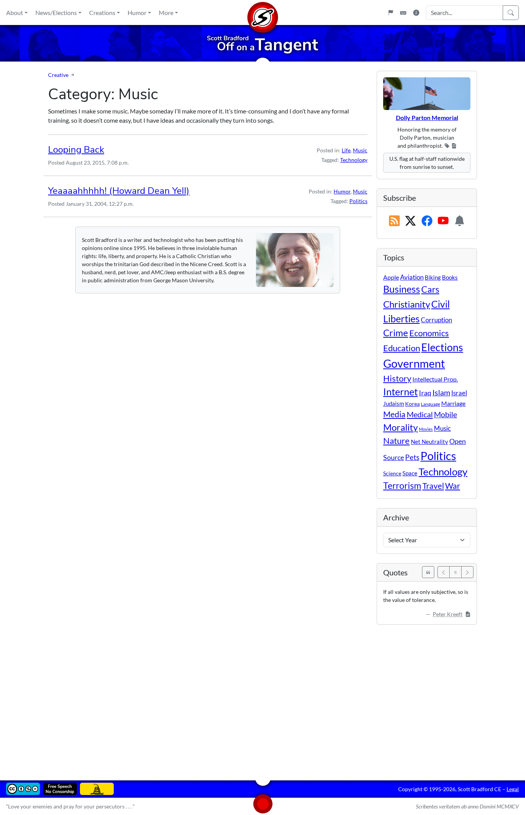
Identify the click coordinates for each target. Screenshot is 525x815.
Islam (441, 392)
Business (401, 289)
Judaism (393, 403)
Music (360, 150)
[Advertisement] (262, 697)
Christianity (406, 304)
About (14, 12)
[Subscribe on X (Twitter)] (410, 221)
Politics (358, 201)
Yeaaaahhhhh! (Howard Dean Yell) (118, 191)
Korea (412, 403)
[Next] (467, 572)
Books (450, 277)
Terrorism (402, 485)
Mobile (445, 414)
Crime (395, 332)
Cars (430, 289)
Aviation (412, 277)
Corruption (436, 320)
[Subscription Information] (459, 221)
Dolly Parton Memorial (427, 117)
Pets (412, 457)
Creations (102, 12)
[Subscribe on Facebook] (427, 221)
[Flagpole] (390, 12)
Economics (429, 333)
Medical (420, 414)
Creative (58, 75)
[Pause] (455, 572)
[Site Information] (416, 12)
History (397, 378)
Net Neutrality (429, 441)
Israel (459, 393)
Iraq (425, 392)
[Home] (262, 12)
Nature (396, 440)
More (166, 12)
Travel (433, 485)
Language (430, 404)
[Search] (511, 12)
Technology (353, 160)
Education (401, 348)
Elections (442, 347)
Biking (433, 277)
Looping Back (76, 149)
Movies (426, 429)
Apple (391, 277)
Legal (513, 789)
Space (409, 473)
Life (346, 150)
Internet (400, 391)
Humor (137, 12)
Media (394, 414)
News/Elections (56, 12)
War (452, 485)
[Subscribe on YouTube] (443, 221)
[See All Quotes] (428, 572)
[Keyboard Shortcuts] (403, 12)
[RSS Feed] (394, 221)
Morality (400, 427)
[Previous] (443, 572)
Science (392, 473)
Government (414, 363)
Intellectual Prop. (435, 379)
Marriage (453, 403)
